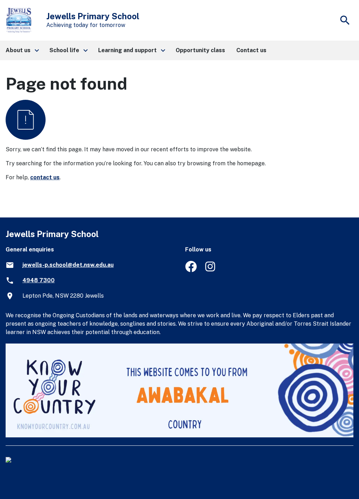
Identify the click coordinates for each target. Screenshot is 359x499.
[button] (22, 50)
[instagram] (211, 270)
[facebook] (191, 270)
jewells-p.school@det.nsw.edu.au (68, 265)
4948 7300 (38, 280)
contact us (45, 177)
